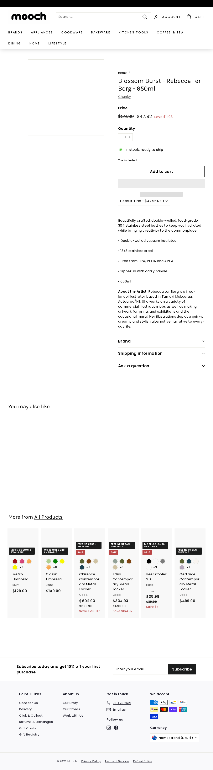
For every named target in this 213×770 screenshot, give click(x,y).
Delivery (25, 709)
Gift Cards (27, 728)
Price (123, 108)
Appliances (42, 32)
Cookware (72, 32)
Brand (124, 341)
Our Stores (71, 709)
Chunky (124, 96)
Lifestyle (57, 43)
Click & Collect (31, 715)
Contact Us (28, 703)
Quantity (126, 128)
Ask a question (133, 366)
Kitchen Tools (134, 32)
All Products (48, 517)
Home (35, 43)
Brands (15, 32)
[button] (161, 183)
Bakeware (100, 32)
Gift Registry (29, 734)
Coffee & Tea (170, 32)
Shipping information (140, 353)
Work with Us (73, 715)
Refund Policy (142, 761)
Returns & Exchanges (36, 722)
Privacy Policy (91, 761)
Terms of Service (117, 761)
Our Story (70, 703)
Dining (14, 43)
